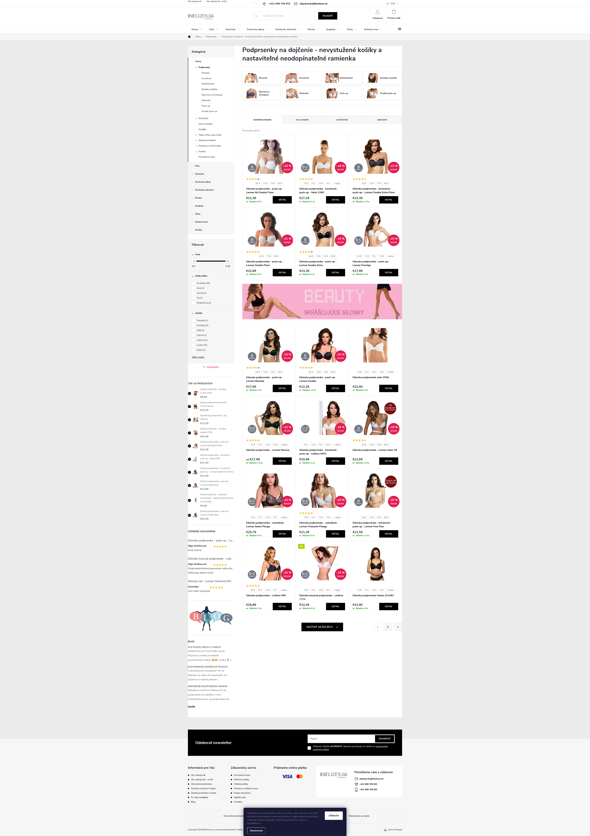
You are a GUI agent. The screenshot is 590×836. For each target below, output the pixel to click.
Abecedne (382, 120)
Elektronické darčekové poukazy (208, 666)
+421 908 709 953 (368, 784)
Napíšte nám (240, 797)
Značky (198, 229)
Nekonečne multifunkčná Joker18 (207, 686)
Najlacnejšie (302, 120)
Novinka (201, 293)
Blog (193, 801)
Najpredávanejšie (262, 120)
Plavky (198, 197)
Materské (206, 100)
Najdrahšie (342, 120)
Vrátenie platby (241, 784)
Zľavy (197, 213)
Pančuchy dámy (203, 181)
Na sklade (203, 283)
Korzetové (206, 78)
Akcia (200, 288)
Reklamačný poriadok (359, 815)
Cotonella (202, 320)
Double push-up (209, 111)
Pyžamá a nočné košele (210, 145)
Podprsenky (204, 67)
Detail (282, 199)
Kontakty (238, 802)
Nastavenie (256, 830)
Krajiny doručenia (242, 793)
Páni (197, 165)
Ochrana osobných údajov (203, 788)
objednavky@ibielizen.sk (371, 778)
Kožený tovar (201, 221)
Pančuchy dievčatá (204, 189)
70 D (374, 372)
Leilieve (202, 340)
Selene (201, 350)
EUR (393, 3)
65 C (260, 590)
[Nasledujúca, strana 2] (388, 627)
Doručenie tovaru (242, 775)
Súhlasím (334, 815)
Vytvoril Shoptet (395, 829)
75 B (272, 183)
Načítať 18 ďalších (320, 627)
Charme (201, 335)
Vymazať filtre (212, 367)
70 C (313, 183)
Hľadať (328, 16)
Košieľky (202, 129)
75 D (328, 444)
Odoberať (385, 738)
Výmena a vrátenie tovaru (246, 788)
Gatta (200, 330)
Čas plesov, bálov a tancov (204, 647)
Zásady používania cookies (203, 792)
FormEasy (202, 325)
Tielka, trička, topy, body (210, 134)
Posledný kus (203, 303)
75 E (382, 590)
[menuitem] (197, 29)
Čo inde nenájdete (199, 797)
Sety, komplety (205, 123)
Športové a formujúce (212, 94)
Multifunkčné (208, 83)
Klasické (205, 72)
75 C (328, 183)
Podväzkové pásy (207, 156)
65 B (258, 183)
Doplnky (199, 205)
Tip (199, 298)
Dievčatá (199, 173)
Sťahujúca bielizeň (207, 140)
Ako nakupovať (194, 1)
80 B (280, 183)
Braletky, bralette (209, 89)
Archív (191, 706)
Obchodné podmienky (201, 784)
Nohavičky (203, 118)
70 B (265, 183)
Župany (202, 151)
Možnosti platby (241, 779)
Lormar (202, 345)
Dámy (198, 61)
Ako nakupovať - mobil (216, 1)
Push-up (206, 105)
